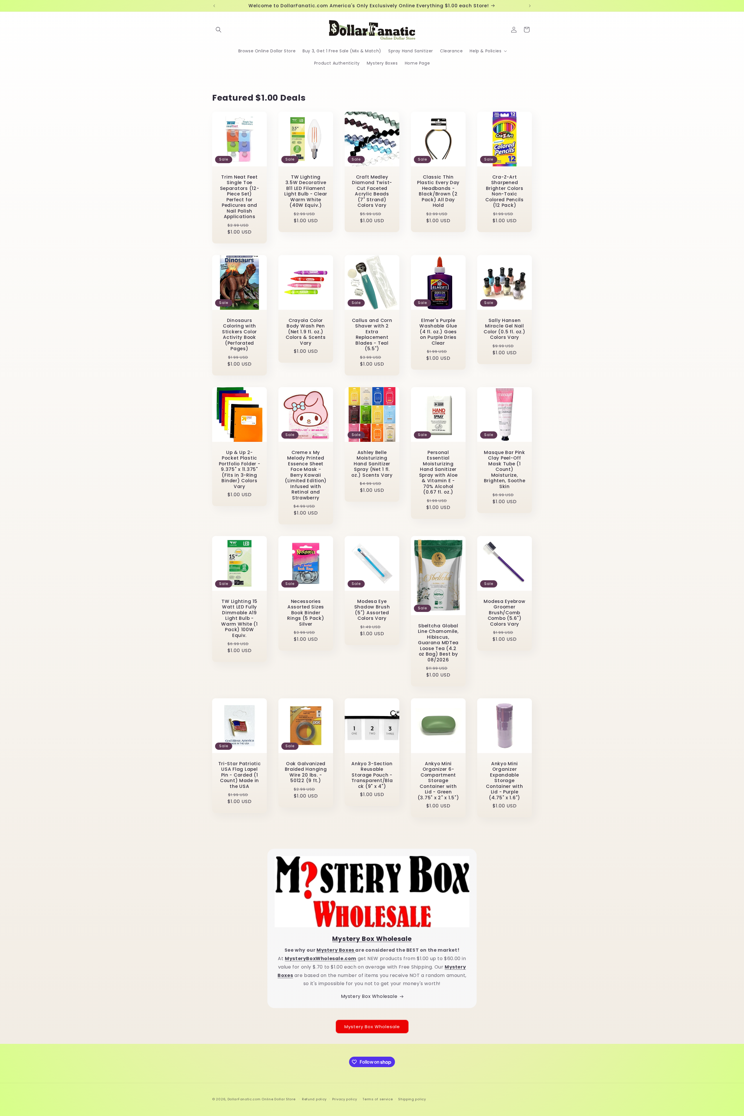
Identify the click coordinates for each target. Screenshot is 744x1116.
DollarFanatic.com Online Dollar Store (262, 1099)
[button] (218, 29)
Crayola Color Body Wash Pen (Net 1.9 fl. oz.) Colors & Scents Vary (306, 332)
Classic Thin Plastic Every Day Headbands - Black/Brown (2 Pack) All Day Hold (438, 191)
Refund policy (314, 1099)
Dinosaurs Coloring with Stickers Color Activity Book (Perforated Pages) (239, 335)
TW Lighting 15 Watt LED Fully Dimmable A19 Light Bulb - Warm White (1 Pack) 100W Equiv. (239, 618)
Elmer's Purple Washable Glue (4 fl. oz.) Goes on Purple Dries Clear (438, 332)
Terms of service (377, 1099)
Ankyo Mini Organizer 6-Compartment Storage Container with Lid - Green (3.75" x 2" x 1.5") (438, 780)
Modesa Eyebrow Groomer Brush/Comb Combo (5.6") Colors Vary (504, 613)
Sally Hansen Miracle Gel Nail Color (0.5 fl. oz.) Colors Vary (504, 329)
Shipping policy (412, 1099)
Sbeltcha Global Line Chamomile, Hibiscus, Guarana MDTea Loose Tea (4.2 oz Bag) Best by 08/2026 (438, 643)
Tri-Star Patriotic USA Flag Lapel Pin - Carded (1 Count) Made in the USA (239, 775)
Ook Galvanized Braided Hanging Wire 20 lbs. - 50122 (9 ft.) (306, 772)
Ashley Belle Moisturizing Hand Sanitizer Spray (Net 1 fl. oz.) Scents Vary (372, 464)
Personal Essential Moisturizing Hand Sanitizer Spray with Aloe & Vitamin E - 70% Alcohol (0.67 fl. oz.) (438, 472)
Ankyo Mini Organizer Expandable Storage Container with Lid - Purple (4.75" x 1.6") (504, 780)
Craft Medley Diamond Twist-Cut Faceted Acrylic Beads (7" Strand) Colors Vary (372, 191)
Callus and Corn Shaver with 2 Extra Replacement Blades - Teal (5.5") (372, 335)
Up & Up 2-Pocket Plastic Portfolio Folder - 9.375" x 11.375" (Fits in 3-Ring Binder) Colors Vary (239, 469)
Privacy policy (344, 1099)
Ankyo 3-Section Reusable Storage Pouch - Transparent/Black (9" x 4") (372, 775)
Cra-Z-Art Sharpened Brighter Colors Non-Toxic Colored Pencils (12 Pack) (504, 191)
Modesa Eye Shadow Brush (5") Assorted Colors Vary (372, 610)
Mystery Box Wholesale (369, 996)
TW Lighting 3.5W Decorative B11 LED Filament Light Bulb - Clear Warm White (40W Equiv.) (305, 191)
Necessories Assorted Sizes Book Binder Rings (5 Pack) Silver (305, 613)
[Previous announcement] (214, 5)
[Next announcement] (529, 5)
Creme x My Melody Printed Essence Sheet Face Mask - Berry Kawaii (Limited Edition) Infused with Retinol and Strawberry (306, 475)
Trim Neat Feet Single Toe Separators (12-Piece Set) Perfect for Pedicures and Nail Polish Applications (239, 197)
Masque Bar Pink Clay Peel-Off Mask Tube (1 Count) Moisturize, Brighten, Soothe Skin (504, 469)
